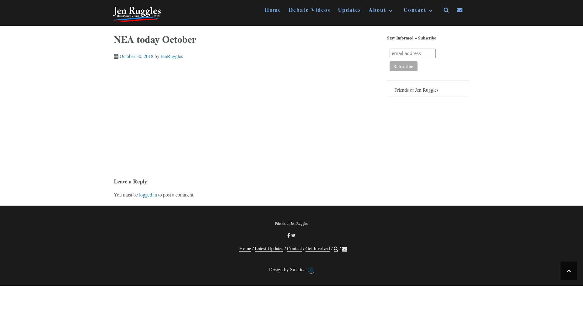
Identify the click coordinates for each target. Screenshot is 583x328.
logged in (148, 194)
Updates (349, 10)
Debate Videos (309, 10)
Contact (415, 10)
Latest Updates (269, 248)
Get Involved (317, 248)
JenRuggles (172, 56)
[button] (446, 11)
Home (273, 10)
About (377, 10)
